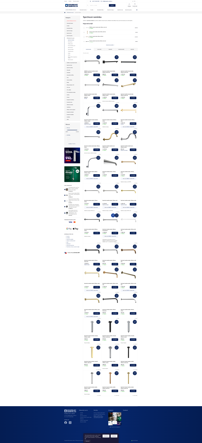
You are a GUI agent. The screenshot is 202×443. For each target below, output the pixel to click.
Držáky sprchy (70, 43)
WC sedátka (69, 89)
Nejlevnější (99, 49)
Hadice (69, 53)
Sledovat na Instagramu (115, 427)
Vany (67, 77)
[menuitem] (71, 10)
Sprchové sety (69, 33)
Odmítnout (106, 436)
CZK (134, 1)
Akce (68, 137)
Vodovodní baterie (70, 23)
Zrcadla (68, 25)
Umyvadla (68, 70)
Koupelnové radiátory (70, 99)
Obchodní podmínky (70, 245)
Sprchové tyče (70, 47)
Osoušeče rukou (69, 102)
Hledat (112, 5)
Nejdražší (110, 49)
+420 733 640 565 (69, 416)
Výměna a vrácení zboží (84, 420)
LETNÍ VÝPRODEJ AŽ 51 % (71, 20)
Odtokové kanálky (70, 104)
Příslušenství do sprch (70, 38)
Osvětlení (68, 117)
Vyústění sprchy (70, 51)
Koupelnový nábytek (70, 112)
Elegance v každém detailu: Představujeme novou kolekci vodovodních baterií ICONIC (98, 416)
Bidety (68, 82)
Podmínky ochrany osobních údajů (72, 246)
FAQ (67, 242)
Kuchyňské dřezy (69, 28)
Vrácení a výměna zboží (70, 240)
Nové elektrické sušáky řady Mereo (99, 414)
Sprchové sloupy (69, 30)
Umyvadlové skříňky (70, 75)
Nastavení (87, 441)
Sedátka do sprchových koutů (72, 62)
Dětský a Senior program (71, 109)
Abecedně (132, 49)
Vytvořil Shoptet (135, 440)
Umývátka (68, 72)
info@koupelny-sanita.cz (71, 415)
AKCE (68, 119)
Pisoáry (68, 97)
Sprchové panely (69, 35)
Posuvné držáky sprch (71, 45)
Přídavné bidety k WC (70, 84)
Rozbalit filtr (72, 143)
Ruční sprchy (70, 41)
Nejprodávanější (121, 49)
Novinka (69, 139)
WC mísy (68, 87)
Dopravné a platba (76, 1)
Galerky (68, 94)
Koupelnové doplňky (70, 114)
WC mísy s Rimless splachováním (99, 412)
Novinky (65, 1)
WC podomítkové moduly (71, 92)
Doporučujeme (88, 49)
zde (85, 438)
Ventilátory (68, 107)
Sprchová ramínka (71, 40)
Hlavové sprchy (70, 59)
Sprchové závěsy (70, 49)
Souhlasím (114, 436)
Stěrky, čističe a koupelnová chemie (72, 57)
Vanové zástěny (69, 80)
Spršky (69, 55)
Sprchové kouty (69, 65)
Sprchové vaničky (70, 67)
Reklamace (68, 243)
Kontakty (70, 1)
